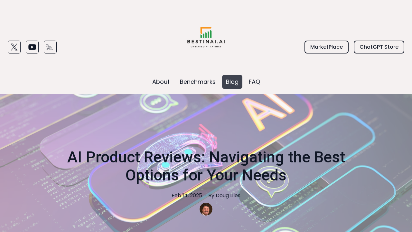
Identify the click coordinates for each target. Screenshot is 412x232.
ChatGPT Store (379, 47)
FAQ (254, 82)
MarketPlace (326, 47)
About (161, 82)
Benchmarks (198, 82)
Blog (232, 82)
